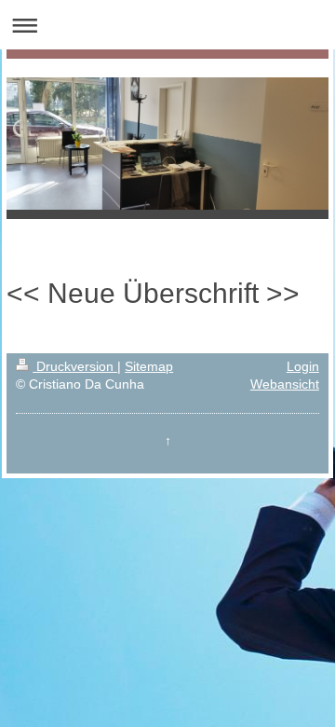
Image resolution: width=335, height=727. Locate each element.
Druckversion (75, 366)
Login (303, 366)
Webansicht (284, 384)
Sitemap (149, 366)
